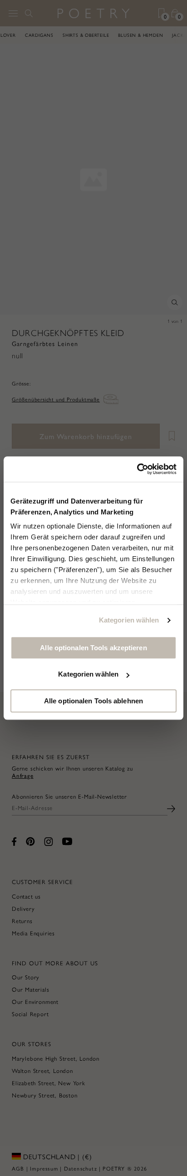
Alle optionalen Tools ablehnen (93, 701)
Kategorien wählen (129, 620)
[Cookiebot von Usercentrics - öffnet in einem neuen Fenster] (137, 469)
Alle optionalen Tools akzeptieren (93, 648)
